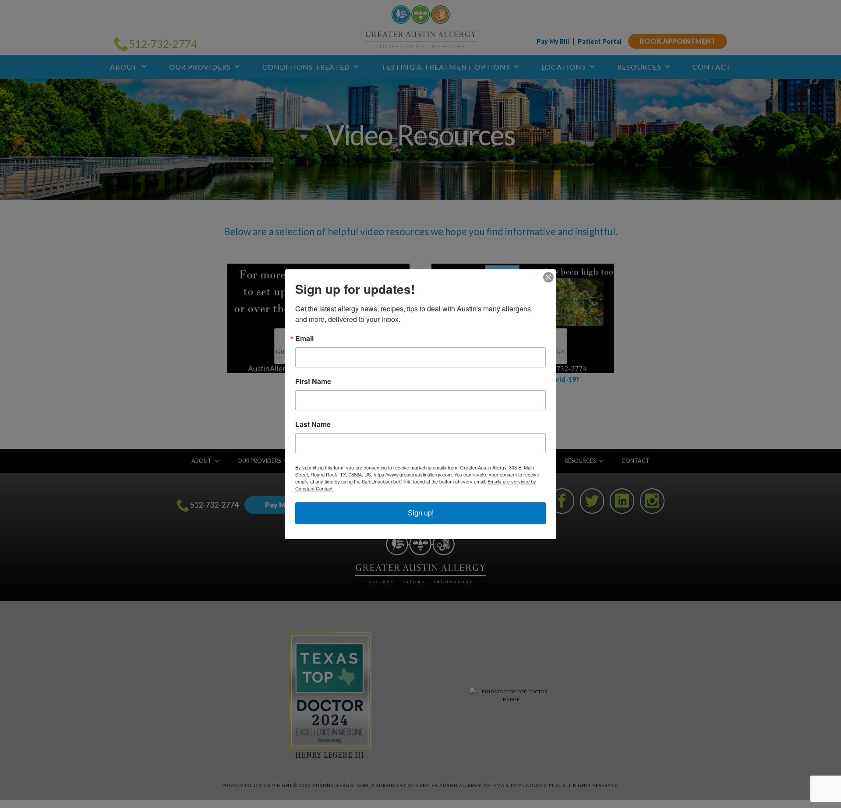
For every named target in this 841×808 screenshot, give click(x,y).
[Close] (548, 277)
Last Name (313, 424)
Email (304, 338)
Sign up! (421, 513)
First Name (313, 381)
